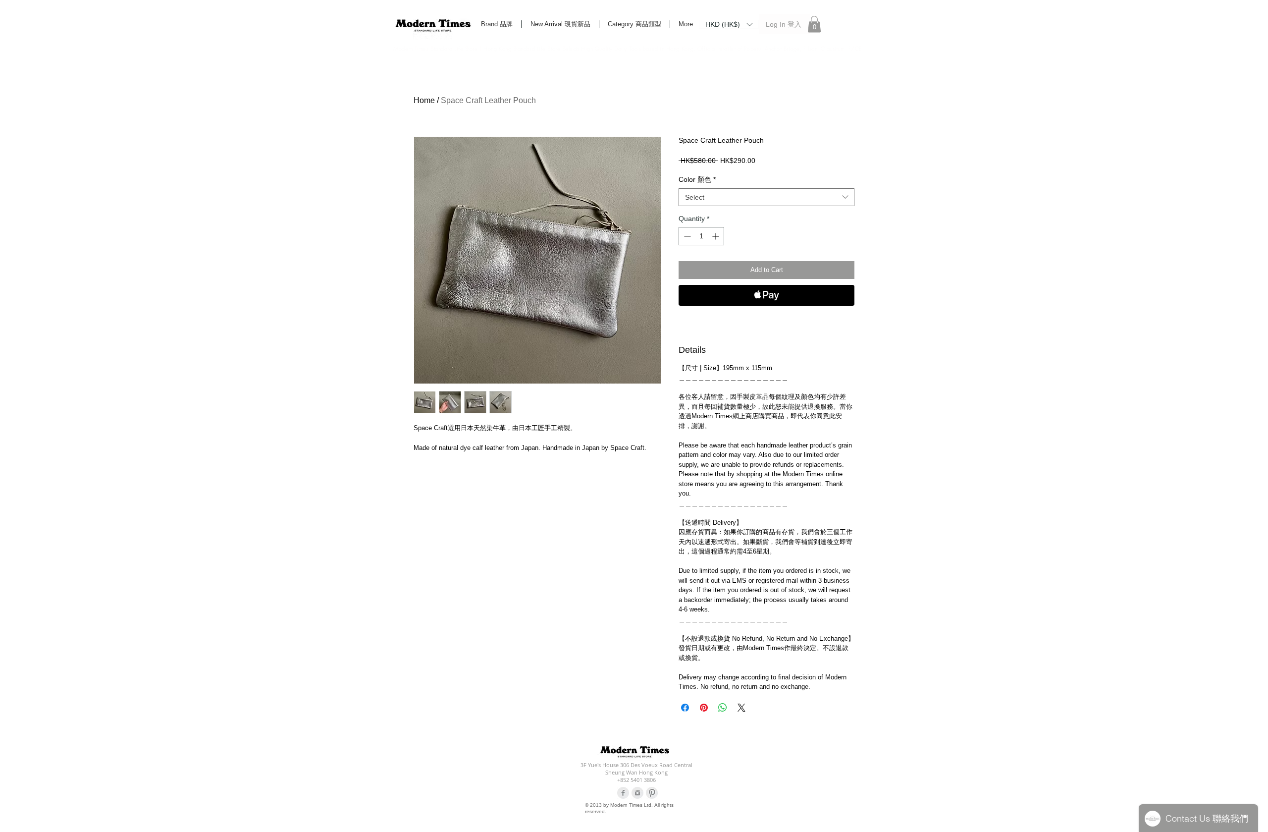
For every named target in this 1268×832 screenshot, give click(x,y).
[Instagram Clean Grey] (637, 793)
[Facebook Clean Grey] (623, 793)
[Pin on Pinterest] (704, 708)
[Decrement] (686, 236)
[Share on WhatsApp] (723, 708)
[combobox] (766, 197)
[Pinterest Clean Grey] (652, 793)
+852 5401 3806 (636, 779)
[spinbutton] (701, 236)
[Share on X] (741, 708)
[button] (729, 24)
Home (424, 100)
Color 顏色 (697, 179)
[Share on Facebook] (685, 708)
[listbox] (729, 24)
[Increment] (716, 236)
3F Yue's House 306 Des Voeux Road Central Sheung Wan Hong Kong (636, 768)
